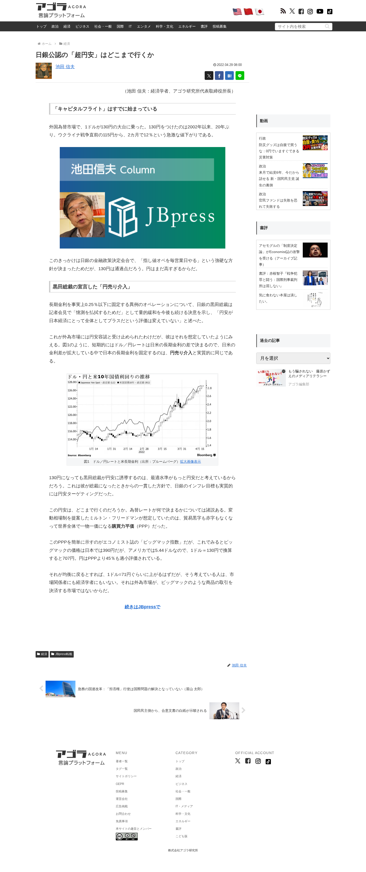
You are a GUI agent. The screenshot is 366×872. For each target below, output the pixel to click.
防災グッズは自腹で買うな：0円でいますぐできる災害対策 (279, 151)
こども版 (181, 836)
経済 (66, 26)
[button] (327, 26)
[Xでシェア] (209, 75)
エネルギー (187, 26)
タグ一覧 (122, 768)
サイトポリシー (126, 776)
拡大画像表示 (190, 461)
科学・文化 (164, 26)
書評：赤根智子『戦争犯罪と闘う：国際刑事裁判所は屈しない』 (278, 279)
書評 (204, 26)
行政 (262, 138)
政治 (55, 26)
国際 (120, 26)
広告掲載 (122, 806)
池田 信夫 (65, 66)
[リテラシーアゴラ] (271, 378)
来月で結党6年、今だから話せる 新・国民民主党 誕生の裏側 (279, 178)
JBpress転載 (63, 654)
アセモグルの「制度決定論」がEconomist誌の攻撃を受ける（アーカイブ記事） (279, 255)
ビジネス (82, 26)
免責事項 (122, 821)
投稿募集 (220, 26)
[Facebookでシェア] (219, 75)
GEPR (120, 784)
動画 (264, 121)
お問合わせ (123, 814)
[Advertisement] (159, 11)
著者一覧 (122, 761)
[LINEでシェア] (240, 75)
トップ (41, 26)
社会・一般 (103, 26)
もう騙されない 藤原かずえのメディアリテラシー (309, 373)
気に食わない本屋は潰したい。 (278, 298)
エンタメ (144, 26)
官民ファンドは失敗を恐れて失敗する (278, 203)
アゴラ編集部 (298, 384)
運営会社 (122, 799)
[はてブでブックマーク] (229, 75)
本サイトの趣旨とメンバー (134, 828)
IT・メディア (184, 806)
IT (130, 26)
